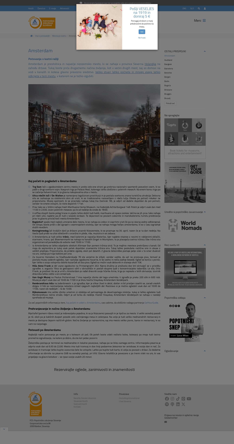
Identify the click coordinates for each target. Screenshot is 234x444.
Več (141, 31)
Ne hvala (141, 37)
